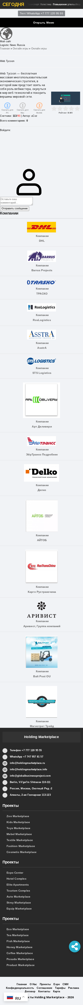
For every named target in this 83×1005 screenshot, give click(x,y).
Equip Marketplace (19, 908)
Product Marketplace (21, 965)
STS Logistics (41, 372)
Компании (41, 236)
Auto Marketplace (18, 896)
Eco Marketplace (18, 929)
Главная (5, 48)
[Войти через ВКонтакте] (3, 141)
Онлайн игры (20, 48)
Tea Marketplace (18, 935)
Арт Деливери (41, 426)
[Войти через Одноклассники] (3, 164)
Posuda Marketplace (20, 959)
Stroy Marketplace (19, 902)
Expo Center (15, 872)
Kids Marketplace (18, 822)
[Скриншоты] (65, 98)
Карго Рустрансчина (41, 591)
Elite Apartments (18, 884)
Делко (41, 490)
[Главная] (6, 33)
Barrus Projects (41, 270)
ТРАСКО (41, 293)
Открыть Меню (43, 22)
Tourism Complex (18, 890)
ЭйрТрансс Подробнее (41, 454)
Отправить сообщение (15, 208)
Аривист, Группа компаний (41, 626)
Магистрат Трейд (41, 726)
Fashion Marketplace (21, 846)
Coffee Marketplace (20, 953)
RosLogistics (41, 320)
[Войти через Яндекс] (3, 152)
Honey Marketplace (20, 947)
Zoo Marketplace (18, 816)
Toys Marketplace (18, 828)
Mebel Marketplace (19, 834)
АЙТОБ (41, 540)
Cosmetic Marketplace (21, 852)
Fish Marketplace (18, 941)
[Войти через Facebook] (3, 146)
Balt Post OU (41, 676)
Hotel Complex (16, 878)
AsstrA (41, 347)
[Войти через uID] (3, 135)
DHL (41, 240)
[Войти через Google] (3, 158)
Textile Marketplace (20, 840)
